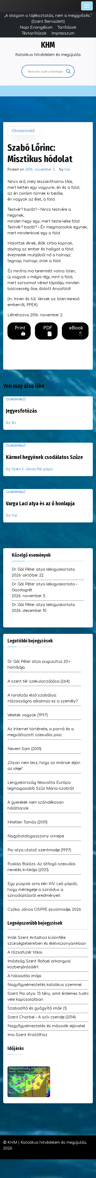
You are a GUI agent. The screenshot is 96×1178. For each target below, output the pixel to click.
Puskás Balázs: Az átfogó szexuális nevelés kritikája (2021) (41, 867)
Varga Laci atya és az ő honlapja (40, 503)
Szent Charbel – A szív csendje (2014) (41, 1017)
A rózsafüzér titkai (24, 952)
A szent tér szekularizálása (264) (38, 681)
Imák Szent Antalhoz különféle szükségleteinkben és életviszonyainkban (46, 941)
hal (67, 169)
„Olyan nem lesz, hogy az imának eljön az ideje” (43, 766)
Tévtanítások (34, 33)
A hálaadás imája (24, 976)
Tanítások (67, 27)
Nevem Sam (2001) (24, 749)
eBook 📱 (76, 331)
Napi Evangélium (36, 27)
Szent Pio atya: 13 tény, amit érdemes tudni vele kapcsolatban (48, 997)
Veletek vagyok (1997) (27, 715)
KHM (48, 45)
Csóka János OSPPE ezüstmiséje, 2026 (44, 910)
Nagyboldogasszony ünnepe (35, 836)
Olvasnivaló (23, 131)
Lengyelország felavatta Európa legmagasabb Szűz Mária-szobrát (40, 786)
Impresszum (62, 33)
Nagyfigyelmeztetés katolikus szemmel (44, 985)
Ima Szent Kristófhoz (27, 1035)
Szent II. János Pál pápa (32, 469)
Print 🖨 (20, 331)
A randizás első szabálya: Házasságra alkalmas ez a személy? (42, 698)
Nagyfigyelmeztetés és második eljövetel (46, 1026)
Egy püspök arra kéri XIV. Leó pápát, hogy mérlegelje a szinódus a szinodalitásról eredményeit (42, 890)
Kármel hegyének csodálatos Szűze (44, 457)
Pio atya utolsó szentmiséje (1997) (39, 850)
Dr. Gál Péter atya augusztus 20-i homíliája (38, 664)
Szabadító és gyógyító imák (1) (37, 1008)
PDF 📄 (47, 331)
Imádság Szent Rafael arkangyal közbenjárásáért (39, 964)
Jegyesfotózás (21, 411)
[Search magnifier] (68, 71)
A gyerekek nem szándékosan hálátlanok (35, 805)
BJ (14, 422)
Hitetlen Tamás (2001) (27, 822)
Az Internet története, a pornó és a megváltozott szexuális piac (40, 732)
